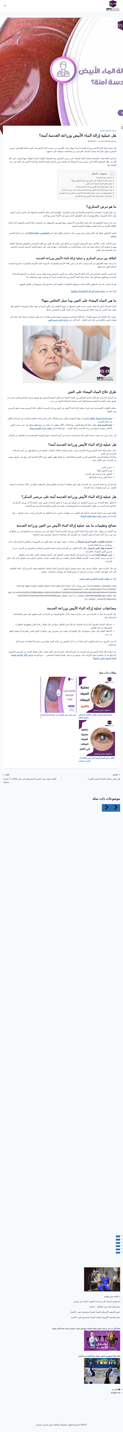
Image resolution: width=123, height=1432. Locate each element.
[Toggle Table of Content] (111, 174)
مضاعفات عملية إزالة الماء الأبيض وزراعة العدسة (93, 196)
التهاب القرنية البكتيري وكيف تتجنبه (94, 579)
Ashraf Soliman (104, 141)
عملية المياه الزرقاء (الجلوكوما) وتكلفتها (88, 291)
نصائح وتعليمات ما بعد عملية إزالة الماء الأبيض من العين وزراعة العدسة (85, 193)
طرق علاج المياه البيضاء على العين (99, 184)
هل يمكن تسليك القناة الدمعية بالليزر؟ (104, 777)
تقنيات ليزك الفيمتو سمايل (40, 428)
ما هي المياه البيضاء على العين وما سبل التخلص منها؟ (91, 181)
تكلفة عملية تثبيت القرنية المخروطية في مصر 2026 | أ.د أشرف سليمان (30, 778)
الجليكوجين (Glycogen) (38, 233)
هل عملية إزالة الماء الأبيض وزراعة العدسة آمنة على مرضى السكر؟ (87, 190)
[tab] (118, 1236)
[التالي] (106, 808)
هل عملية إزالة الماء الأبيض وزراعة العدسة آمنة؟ (94, 187)
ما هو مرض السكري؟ (104, 177)
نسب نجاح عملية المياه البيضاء (93, 516)
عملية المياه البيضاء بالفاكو (101, 418)
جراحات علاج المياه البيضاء (108, 130)
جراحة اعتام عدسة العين (58, 320)
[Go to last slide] (115, 808)
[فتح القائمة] (5, 6)
